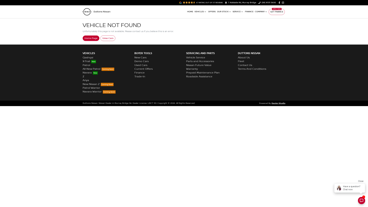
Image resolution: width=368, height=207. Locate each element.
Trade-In (139, 76)
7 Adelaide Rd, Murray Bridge (242, 2)
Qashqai (88, 57)
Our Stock (223, 11)
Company (260, 11)
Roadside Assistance (199, 76)
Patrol (86, 65)
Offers (212, 11)
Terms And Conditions (252, 69)
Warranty (192, 69)
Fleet (241, 61)
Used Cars (140, 65)
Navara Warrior (92, 91)
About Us (244, 57)
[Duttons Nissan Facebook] (280, 2)
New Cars (140, 57)
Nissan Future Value (198, 65)
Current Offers (143, 69)
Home (190, 11)
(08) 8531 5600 (269, 2)
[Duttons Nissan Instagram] (283, 2)
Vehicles (199, 11)
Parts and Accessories (200, 61)
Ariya (86, 80)
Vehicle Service (195, 57)
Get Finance (276, 12)
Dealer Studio (278, 103)
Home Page (91, 38)
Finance (249, 11)
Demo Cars (141, 61)
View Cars (107, 38)
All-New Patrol (91, 69)
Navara (87, 72)
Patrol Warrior (91, 88)
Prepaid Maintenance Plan (203, 72)
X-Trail (86, 61)
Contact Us (245, 65)
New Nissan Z (91, 84)
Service (237, 11)
